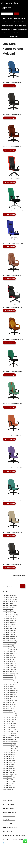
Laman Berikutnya (19, 575)
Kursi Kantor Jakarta (18, 839)
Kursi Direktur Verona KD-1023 (11, 179)
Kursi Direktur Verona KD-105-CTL (12, 275)
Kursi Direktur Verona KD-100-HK (12, 82)
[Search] (22, 586)
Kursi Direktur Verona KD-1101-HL (12, 371)
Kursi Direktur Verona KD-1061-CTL (13, 339)
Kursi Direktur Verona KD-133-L (12, 500)
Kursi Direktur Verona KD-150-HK (12, 532)
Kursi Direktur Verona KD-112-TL (12, 436)
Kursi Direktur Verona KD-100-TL (12, 114)
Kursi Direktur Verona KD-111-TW (12, 403)
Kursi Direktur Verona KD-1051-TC (12, 307)
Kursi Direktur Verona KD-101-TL (12, 146)
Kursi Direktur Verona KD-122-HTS (12, 468)
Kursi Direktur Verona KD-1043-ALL (13, 211)
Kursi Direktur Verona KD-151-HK (12, 564)
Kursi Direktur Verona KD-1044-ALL (13, 243)
